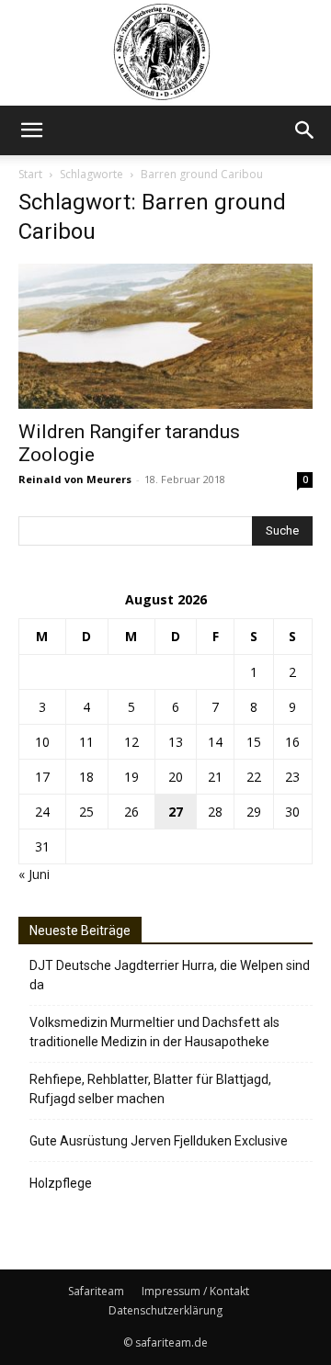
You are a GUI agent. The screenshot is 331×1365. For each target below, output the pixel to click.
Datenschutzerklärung (165, 1310)
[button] (31, 130)
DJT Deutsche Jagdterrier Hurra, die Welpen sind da (169, 975)
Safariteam (96, 1291)
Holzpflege (60, 1183)
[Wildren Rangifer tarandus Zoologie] (165, 336)
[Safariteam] (165, 53)
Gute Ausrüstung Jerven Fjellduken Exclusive (158, 1141)
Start (30, 174)
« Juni (34, 874)
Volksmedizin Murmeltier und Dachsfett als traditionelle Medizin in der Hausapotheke (154, 1032)
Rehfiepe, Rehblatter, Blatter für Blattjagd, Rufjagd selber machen (150, 1089)
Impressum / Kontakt (195, 1291)
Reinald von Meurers (74, 479)
